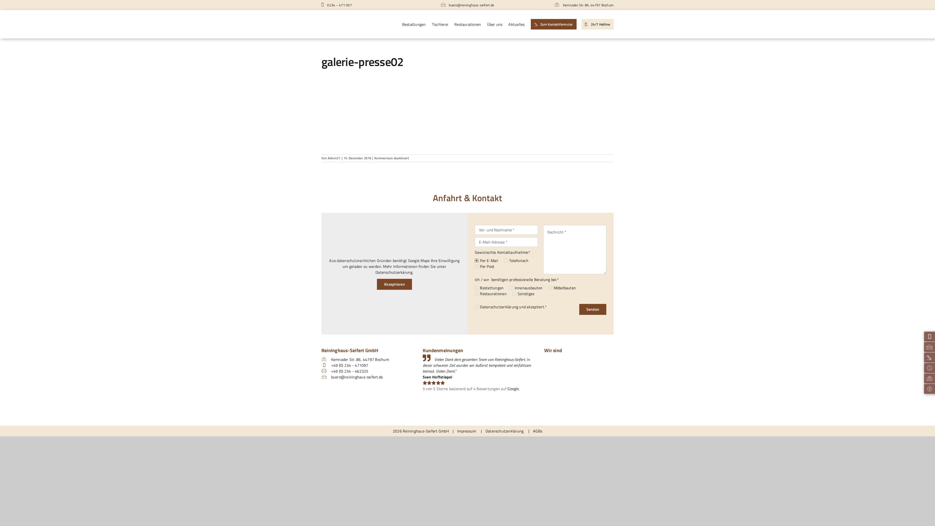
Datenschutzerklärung (499, 307)
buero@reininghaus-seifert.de (471, 5)
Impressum (466, 431)
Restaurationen (493, 294)
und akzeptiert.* (513, 307)
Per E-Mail (489, 260)
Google (513, 389)
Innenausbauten (528, 288)
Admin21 (334, 158)
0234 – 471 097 (339, 5)
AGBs (537, 431)
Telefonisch (518, 260)
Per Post (487, 266)
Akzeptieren (394, 284)
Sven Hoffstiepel (437, 377)
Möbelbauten (565, 288)
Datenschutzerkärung (394, 272)
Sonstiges (526, 294)
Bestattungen (492, 288)
